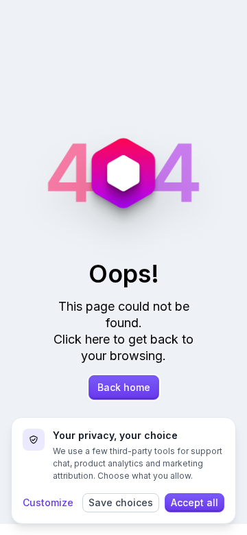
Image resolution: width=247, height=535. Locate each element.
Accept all (194, 502)
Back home (123, 387)
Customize (48, 502)
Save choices (121, 502)
